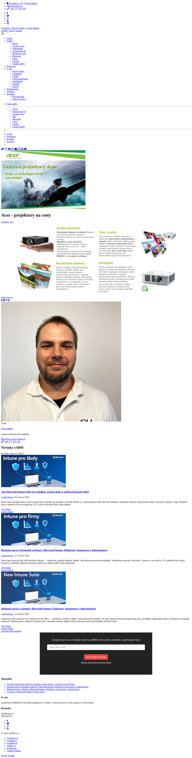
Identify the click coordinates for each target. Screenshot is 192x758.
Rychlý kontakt (8, 755)
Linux (15, 58)
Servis (15, 43)
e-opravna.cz (12, 738)
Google (15, 61)
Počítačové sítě (19, 53)
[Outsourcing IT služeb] (19, 149)
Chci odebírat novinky (96, 657)
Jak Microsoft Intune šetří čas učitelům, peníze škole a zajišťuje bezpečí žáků (41, 684)
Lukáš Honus (7, 497)
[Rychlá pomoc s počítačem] (2, 149)
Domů (9, 38)
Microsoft (16, 56)
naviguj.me (12, 748)
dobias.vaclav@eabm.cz (14, 439)
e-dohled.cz (12, 740)
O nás (9, 134)
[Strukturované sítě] (22, 149)
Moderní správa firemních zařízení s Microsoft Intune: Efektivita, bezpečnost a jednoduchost (47, 687)
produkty (5, 222)
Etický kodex (18, 71)
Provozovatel (18, 96)
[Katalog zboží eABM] (9, 149)
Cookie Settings (14, 751)
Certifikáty (17, 74)
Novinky (11, 91)
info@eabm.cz (15, 6)
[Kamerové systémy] (25, 149)
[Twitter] (8, 16)
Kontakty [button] (11, 94)
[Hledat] (8, 23)
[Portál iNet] (6, 149)
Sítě (14, 116)
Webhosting (17, 48)
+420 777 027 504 (11, 441)
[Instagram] (8, 18)
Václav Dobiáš (7, 429)
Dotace (15, 86)
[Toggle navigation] (2, 33)
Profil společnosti (20, 79)
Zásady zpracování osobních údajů (96, 662)
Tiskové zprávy (19, 99)
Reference (11, 66)
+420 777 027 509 (17, 8)
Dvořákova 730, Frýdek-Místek (22, 3)
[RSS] (8, 21)
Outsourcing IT (19, 51)
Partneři (15, 84)
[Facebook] (7, 13)
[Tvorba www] (12, 149)
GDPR (15, 76)
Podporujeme (13, 89)
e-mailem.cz (12, 743)
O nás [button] (9, 69)
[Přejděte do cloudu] (16, 149)
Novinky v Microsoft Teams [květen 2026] (26, 692)
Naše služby (12, 104)
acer (11, 222)
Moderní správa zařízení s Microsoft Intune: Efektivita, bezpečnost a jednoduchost (43, 689)
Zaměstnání (17, 81)
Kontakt (10, 139)
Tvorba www (18, 46)
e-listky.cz (11, 746)
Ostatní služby (18, 64)
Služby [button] (10, 41)
